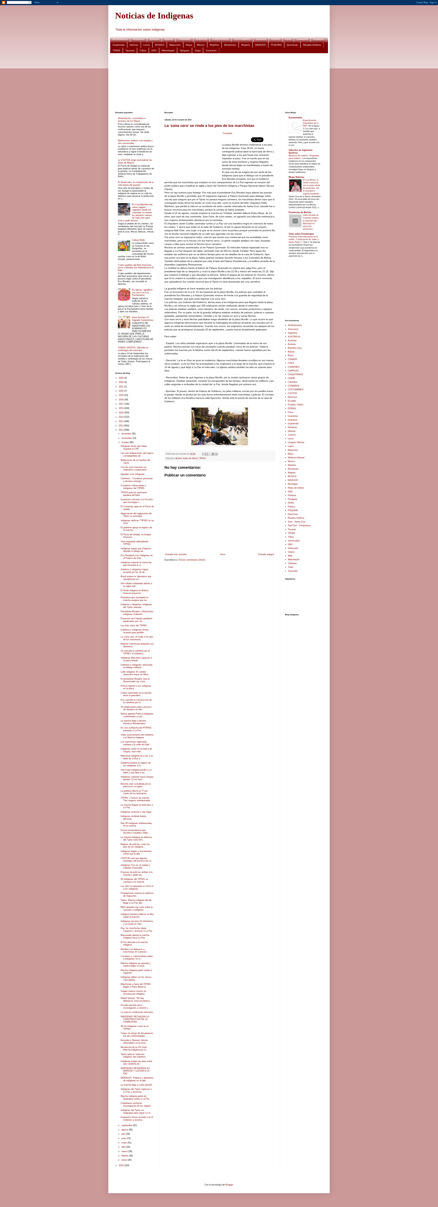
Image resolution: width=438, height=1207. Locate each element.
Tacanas (129, 50)
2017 (121, 404)
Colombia (292, 382)
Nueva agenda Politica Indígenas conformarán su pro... (137, 715)
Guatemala (119, 44)
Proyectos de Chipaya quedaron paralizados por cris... (136, 619)
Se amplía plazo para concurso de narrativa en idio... (136, 708)
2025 (121, 378)
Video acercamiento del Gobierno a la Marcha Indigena (137, 736)
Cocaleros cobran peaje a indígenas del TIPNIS (133, 486)
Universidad (293, 540)
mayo (124, 1142)
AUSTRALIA (294, 336)
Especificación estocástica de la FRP (310, 123)
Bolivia (179, 458)
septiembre (127, 1125)
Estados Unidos (296, 404)
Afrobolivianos (120, 39)
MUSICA (159, 44)
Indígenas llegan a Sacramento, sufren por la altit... (136, 852)
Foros (288, 39)
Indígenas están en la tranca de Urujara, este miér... (136, 750)
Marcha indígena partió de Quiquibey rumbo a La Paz (135, 1097)
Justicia (291, 435)
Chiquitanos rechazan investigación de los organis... (137, 1104)
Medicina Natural (296, 457)
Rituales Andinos (312, 44)
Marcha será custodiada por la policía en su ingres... (136, 785)
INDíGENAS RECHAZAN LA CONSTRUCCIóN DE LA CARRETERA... (135, 1019)
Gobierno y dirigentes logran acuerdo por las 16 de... (134, 570)
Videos (291, 552)
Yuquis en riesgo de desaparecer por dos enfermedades (137, 1034)
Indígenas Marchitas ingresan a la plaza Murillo (136, 659)
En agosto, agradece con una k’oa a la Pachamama (142, 292)
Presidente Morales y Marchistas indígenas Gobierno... (137, 612)
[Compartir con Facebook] (213, 454)
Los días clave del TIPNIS (134, 625)
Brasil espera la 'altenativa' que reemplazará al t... (136, 577)
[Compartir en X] (210, 454)
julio (123, 1134)
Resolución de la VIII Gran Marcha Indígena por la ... (135, 1048)
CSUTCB (292, 393)
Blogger (229, 1184)
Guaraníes (302, 39)
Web (290, 555)
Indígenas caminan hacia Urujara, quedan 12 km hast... (137, 778)
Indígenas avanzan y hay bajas (136, 812)
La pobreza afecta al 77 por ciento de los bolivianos (134, 792)
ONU (290, 491)
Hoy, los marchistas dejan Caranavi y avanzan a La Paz (136, 929)
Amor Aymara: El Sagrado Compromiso (142, 318)
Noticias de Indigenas (154, 15)
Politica (291, 506)
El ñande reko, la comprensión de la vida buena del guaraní (135, 183)
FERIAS (275, 39)
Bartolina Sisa (295, 348)
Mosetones (230, 44)
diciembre (126, 433)
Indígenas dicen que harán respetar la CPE (134, 447)
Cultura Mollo (138, 240)
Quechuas (292, 44)
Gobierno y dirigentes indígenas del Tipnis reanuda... (136, 605)
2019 (121, 395)
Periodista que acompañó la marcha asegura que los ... (135, 598)
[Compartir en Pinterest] (216, 454)
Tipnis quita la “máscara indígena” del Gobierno (133, 1055)
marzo (124, 1151)
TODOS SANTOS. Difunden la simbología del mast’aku (133, 349)
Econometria (295, 117)
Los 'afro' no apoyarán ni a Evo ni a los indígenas (137, 887)
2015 (121, 412)
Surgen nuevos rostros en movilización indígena (133, 992)
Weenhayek (168, 50)
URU (154, 50)
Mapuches (175, 44)
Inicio (222, 554)
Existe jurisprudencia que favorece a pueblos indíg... (135, 831)
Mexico (201, 44)
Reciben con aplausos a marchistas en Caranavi (134, 950)
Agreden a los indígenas (133, 474)
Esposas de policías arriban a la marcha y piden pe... (136, 873)
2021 (121, 386)
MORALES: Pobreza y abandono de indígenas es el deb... (137, 1079)
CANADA (292, 359)
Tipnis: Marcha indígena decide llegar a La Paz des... (136, 901)
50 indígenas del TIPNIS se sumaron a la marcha (134, 880)
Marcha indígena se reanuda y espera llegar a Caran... (136, 964)
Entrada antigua (266, 554)
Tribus (143, 50)
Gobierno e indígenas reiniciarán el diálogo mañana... (136, 666)
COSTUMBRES (242, 39)
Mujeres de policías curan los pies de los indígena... (135, 845)
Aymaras (154, 39)
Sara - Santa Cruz (297, 521)
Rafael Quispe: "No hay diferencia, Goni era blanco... (136, 999)
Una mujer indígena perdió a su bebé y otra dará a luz (136, 771)
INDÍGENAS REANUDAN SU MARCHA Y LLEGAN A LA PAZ (135, 1071)
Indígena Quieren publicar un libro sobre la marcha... (137, 915)
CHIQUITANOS (220, 39)
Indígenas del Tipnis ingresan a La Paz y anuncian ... (136, 1090)
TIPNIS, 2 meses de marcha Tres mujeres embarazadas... (136, 799)
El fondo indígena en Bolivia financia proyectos (134, 591)
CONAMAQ (293, 385)
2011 (121, 430)
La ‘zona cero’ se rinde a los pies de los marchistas (209, 125)
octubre (125, 442)
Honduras (292, 427)
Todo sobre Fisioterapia (301, 234)
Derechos (261, 39)
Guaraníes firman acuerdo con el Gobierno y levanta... (137, 1118)
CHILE (291, 363)
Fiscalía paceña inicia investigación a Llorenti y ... (136, 1006)
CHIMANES (184, 39)
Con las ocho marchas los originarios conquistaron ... (135, 468)
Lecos (146, 44)
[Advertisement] (217, 82)
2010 (121, 1165)
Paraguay (292, 499)
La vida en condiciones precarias (137, 1012)
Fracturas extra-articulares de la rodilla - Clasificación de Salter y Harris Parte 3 (304, 239)
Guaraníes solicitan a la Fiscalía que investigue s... (137, 500)
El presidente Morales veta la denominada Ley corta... (135, 680)
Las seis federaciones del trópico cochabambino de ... (137, 454)
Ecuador (292, 400)
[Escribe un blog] (206, 454)
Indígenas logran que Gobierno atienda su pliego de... (136, 550)
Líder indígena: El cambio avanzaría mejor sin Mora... (135, 673)
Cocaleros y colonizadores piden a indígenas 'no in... (137, 957)
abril (123, 1147)
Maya (189, 44)
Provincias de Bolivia (300, 212)
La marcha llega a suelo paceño (136, 1085)
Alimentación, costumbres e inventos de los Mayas (132, 119)
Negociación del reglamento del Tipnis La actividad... (136, 514)
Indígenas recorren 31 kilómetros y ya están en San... (137, 922)
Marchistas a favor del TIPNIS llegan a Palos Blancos (136, 985)
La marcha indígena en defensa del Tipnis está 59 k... (136, 838)
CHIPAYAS (201, 39)
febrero (125, 1155)
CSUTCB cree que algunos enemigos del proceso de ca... (137, 859)
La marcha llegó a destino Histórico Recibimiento (133, 722)
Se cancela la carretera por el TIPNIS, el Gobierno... (135, 652)
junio (124, 1138)
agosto (125, 1129)
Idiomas (134, 44)
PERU (291, 503)
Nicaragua (293, 484)
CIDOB (291, 378)
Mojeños (214, 44)
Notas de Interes (190, 458)
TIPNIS (116, 50)
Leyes (291, 446)
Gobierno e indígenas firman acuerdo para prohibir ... (135, 631)
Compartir (227, 133)
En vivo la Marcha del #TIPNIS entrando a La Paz (136, 729)
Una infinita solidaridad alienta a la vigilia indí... (136, 584)
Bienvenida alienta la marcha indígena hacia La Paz (135, 936)
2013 (121, 421)
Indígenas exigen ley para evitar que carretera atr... (136, 1062)
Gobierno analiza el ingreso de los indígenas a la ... (136, 764)
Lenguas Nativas (296, 442)
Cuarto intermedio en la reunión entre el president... (136, 694)
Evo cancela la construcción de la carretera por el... (136, 701)
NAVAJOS (260, 44)
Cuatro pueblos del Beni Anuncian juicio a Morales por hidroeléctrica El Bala (136, 268)
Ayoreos (168, 39)
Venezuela (293, 548)
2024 (121, 382)
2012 (121, 425)
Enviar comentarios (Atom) (192, 560)
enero (124, 1160)
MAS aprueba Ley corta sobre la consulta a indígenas (137, 908)
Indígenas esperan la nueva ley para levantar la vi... (136, 563)
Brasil (290, 355)
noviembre (126, 438)
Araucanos (138, 39)
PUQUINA (276, 44)
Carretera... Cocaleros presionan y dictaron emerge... (137, 479)
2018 (121, 399)
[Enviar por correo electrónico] (203, 454)
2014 (121, 417)
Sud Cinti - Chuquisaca (299, 525)
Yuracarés (211, 50)
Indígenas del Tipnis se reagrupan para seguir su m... (136, 1111)
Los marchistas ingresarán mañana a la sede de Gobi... (136, 743)
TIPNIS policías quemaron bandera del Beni (134, 493)
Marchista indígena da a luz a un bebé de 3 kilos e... (137, 757)
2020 (121, 391)
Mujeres (245, 44)
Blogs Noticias (296, 177)
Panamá (292, 495)
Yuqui (198, 50)
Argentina (292, 333)
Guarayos (318, 39)
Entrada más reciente (175, 554)
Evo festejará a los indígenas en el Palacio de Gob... (137, 556)
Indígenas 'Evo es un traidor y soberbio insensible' (135, 866)
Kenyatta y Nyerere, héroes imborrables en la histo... (134, 1041)
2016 (121, 408)
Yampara (184, 50)
